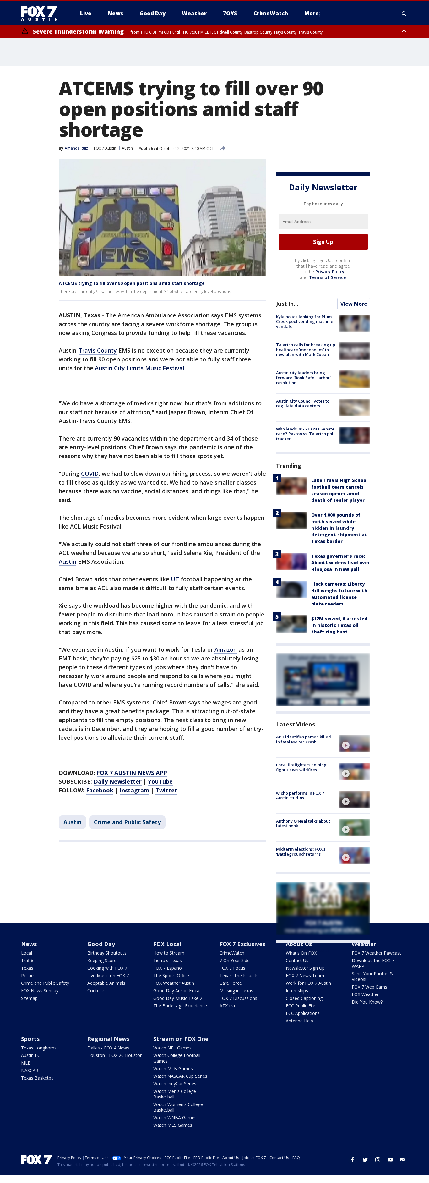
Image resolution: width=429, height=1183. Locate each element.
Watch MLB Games (173, 1068)
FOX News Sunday (39, 991)
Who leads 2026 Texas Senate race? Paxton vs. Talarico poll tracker (305, 433)
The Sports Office (171, 975)
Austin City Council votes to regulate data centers (302, 403)
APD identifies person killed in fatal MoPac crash (303, 739)
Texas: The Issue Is (239, 975)
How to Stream (168, 953)
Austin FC (30, 1055)
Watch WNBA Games (175, 1117)
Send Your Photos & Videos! (372, 976)
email (403, 1160)
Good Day (101, 944)
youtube (390, 1160)
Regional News (108, 1039)
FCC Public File (300, 1006)
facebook (353, 1160)
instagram (378, 1160)
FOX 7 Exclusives (242, 944)
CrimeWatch (232, 953)
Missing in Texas (236, 991)
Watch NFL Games (172, 1048)
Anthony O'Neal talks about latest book (303, 823)
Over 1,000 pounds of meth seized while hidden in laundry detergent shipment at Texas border (339, 528)
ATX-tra (227, 1006)
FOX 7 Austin (105, 148)
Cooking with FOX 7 (107, 968)
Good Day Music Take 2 (177, 998)
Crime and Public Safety (127, 822)
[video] (354, 743)
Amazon (226, 649)
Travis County (98, 350)
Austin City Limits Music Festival (139, 368)
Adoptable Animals (106, 983)
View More (353, 303)
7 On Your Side (235, 960)
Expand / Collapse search (404, 13)
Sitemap (29, 998)
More (311, 13)
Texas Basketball (38, 1078)
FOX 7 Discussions (238, 998)
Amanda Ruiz (76, 148)
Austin (127, 148)
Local (26, 953)
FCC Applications (303, 1013)
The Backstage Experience (180, 1006)
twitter (365, 1160)
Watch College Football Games (176, 1058)
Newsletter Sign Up (305, 968)
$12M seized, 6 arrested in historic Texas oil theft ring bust (339, 625)
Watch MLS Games (172, 1125)
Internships (297, 991)
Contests (96, 991)
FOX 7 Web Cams (369, 987)
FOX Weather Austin (173, 983)
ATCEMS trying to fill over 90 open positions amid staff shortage (132, 283)
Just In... (287, 303)
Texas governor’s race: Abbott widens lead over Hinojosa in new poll (340, 562)
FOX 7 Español (168, 968)
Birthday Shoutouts (107, 953)
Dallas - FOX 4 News (108, 1048)
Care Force (231, 983)
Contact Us (297, 960)
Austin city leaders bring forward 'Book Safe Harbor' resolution (303, 377)
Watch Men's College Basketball (174, 1094)
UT (175, 579)
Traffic (27, 960)
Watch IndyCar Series (174, 1084)
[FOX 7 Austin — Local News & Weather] (41, 13)
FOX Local (167, 944)
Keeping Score (102, 960)
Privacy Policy (330, 272)
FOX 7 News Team (305, 975)
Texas (27, 968)
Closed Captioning (304, 998)
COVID (90, 473)
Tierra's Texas (167, 960)
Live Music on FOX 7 (108, 975)
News (29, 944)
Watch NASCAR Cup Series (180, 1076)
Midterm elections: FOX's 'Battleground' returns (300, 851)
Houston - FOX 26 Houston (115, 1055)
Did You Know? (367, 1002)
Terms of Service (327, 277)
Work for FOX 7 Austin (308, 983)
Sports (30, 1039)
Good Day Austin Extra (176, 991)
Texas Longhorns (39, 1048)
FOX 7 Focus (232, 968)
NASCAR (29, 1070)
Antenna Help (299, 1021)
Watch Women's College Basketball (178, 1107)
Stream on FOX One (181, 1039)
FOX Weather (365, 994)
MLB (26, 1063)
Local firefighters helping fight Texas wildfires (301, 767)
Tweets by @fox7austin (303, 950)
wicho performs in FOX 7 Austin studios (300, 795)
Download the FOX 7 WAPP (373, 963)
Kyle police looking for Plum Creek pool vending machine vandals (304, 321)
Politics (28, 975)
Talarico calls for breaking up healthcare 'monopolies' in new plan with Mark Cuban (305, 349)
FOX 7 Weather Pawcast (376, 953)
